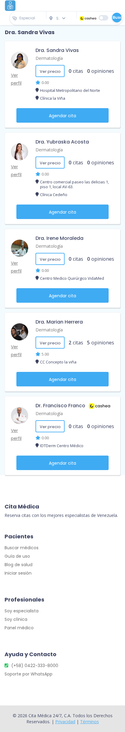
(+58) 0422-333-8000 (34, 666)
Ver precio (50, 71)
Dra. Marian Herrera (59, 321)
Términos (89, 721)
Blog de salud (18, 565)
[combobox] (28, 18)
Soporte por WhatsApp (28, 674)
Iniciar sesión (18, 573)
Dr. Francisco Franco (60, 405)
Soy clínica (16, 619)
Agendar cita (62, 116)
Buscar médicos (22, 548)
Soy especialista (22, 611)
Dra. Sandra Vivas (57, 50)
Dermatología (49, 58)
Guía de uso (17, 556)
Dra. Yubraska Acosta (62, 141)
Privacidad (65, 721)
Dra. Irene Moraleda (59, 238)
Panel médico (19, 628)
